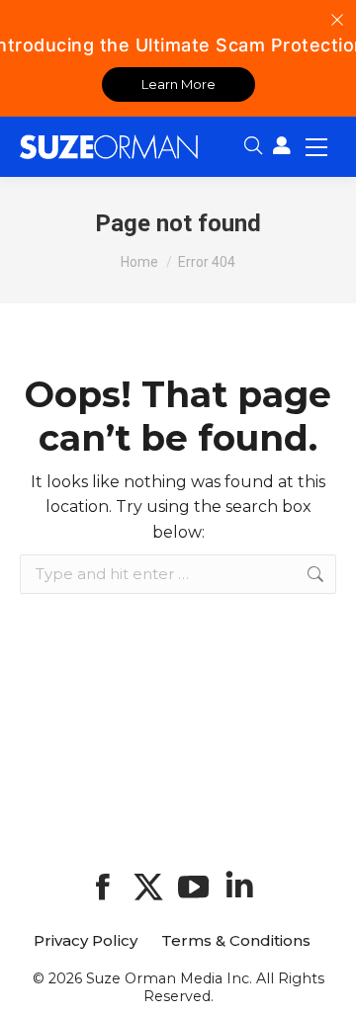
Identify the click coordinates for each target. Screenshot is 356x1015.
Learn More (178, 84)
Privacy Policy (85, 941)
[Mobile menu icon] (316, 146)
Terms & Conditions (236, 941)
